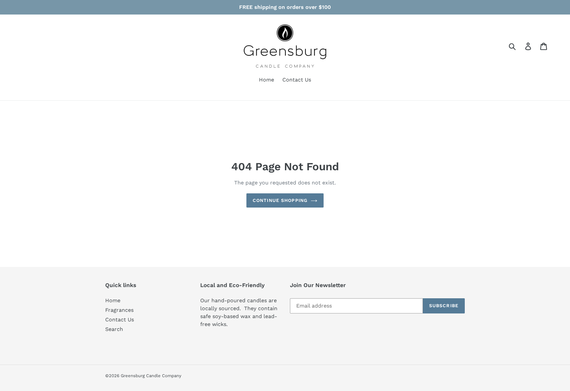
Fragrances (119, 310)
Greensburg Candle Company (151, 375)
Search (114, 329)
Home (112, 300)
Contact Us (119, 319)
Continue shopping (280, 200)
